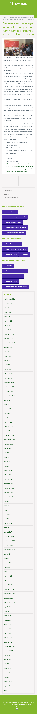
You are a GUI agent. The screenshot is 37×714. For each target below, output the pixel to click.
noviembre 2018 (9, 439)
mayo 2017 (7, 514)
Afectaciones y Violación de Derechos (16, 227)
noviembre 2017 (9, 488)
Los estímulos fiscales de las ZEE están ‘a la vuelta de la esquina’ (10, 181)
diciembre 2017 (9, 483)
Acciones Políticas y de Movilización (15, 217)
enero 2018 (8, 479)
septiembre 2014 (9, 655)
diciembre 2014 (9, 642)
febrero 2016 (8, 580)
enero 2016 (8, 585)
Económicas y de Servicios (13, 244)
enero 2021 (8, 330)
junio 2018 (7, 457)
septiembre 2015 (9, 602)
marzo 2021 (8, 321)
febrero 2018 (8, 475)
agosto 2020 (8, 347)
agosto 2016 (8, 554)
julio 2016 (7, 558)
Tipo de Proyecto (11, 148)
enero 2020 (8, 378)
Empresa (9, 150)
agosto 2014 (8, 659)
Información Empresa (11, 197)
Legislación (9, 265)
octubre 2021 (8, 303)
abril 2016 (7, 571)
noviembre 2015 (9, 593)
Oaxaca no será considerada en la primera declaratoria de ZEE (27, 181)
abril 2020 (7, 365)
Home (4, 17)
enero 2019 (8, 431)
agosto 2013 (8, 686)
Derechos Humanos (11, 254)
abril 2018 (7, 466)
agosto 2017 (8, 501)
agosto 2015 (8, 607)
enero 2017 (8, 532)
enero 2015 (8, 637)
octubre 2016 (8, 545)
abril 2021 (7, 316)
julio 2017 (7, 506)
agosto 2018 (8, 448)
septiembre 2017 (9, 497)
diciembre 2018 (9, 435)
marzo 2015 (8, 629)
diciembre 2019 (9, 382)
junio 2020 (7, 356)
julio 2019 (7, 404)
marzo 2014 (8, 681)
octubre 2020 (8, 338)
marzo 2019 (8, 422)
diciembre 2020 (9, 334)
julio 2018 (7, 453)
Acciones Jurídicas (11, 211)
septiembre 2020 (9, 343)
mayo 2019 (7, 413)
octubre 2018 (8, 444)
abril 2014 (7, 677)
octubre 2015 (8, 598)
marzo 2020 (8, 369)
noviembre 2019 (9, 387)
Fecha (8, 145)
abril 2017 (7, 519)
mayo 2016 (7, 567)
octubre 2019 (8, 391)
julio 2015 (7, 611)
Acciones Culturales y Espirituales (15, 232)
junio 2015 (7, 615)
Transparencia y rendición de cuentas (16, 249)
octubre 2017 (8, 492)
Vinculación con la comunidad (14, 276)
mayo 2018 (7, 461)
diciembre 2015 (9, 589)
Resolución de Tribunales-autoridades (16, 286)
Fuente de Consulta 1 (12, 161)
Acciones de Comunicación (13, 222)
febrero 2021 (8, 325)
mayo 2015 (7, 620)
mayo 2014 (7, 673)
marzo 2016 (8, 576)
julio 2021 (7, 308)
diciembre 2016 (9, 536)
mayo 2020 (7, 360)
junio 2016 (7, 563)
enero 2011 (8, 690)
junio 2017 (7, 510)
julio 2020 (7, 352)
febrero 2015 (8, 633)
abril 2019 (7, 418)
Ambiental (25, 254)
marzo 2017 (8, 523)
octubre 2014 (8, 651)
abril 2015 (7, 624)
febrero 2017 (8, 528)
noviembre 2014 (9, 646)
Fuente (8, 142)
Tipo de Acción (10, 156)
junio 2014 (7, 668)
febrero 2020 (8, 374)
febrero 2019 (8, 426)
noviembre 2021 (9, 299)
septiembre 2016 (9, 549)
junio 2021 (7, 312)
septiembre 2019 (9, 396)
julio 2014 (7, 664)
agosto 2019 (8, 400)
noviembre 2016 (9, 541)
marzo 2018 (8, 470)
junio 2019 (7, 409)
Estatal (6, 194)
